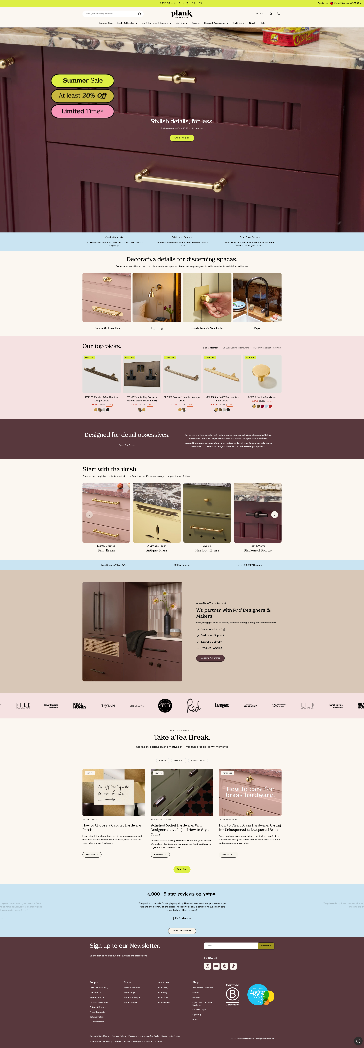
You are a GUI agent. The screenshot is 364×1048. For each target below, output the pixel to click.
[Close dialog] (206, 498)
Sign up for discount (182, 543)
